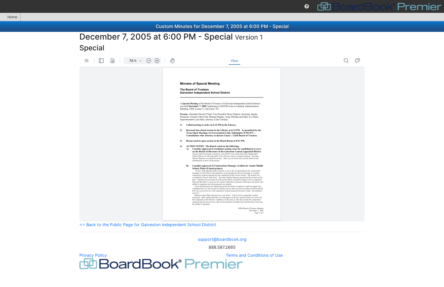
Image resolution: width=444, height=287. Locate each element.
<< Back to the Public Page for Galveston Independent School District (147, 224)
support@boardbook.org (222, 239)
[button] (306, 6)
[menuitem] (306, 6)
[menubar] (222, 6)
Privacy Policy (93, 255)
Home (12, 17)
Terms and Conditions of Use (254, 255)
